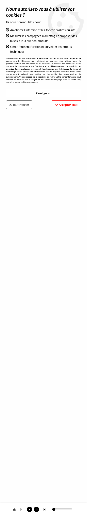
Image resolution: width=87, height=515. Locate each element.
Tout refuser (20, 104)
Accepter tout (68, 104)
